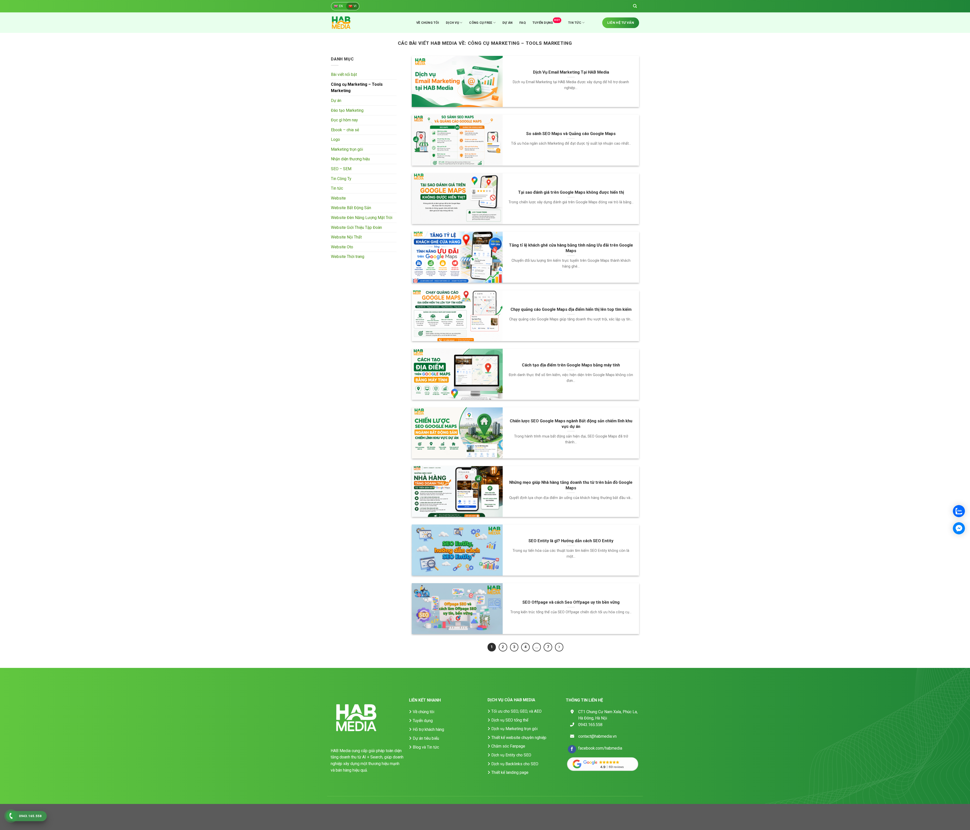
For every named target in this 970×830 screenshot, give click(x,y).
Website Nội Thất (346, 237)
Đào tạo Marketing (347, 110)
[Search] (635, 6)
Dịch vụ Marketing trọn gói (514, 728)
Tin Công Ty (341, 178)
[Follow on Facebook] (572, 749)
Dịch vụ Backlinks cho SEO (514, 763)
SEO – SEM (341, 169)
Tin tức (574, 23)
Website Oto (342, 247)
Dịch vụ (452, 23)
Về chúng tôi (427, 23)
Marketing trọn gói (347, 149)
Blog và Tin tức (426, 747)
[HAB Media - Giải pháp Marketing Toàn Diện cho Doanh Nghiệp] (347, 22)
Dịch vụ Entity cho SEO (511, 755)
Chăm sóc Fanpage (508, 746)
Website (338, 198)
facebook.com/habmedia (600, 748)
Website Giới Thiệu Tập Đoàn (356, 227)
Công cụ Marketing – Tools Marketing (357, 87)
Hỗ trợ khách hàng (428, 729)
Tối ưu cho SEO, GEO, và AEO (516, 711)
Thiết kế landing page (509, 772)
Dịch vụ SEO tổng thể (509, 720)
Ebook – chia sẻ (345, 129)
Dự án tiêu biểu (426, 738)
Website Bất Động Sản (351, 208)
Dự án (507, 23)
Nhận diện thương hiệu (350, 159)
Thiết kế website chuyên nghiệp (518, 737)
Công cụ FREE (480, 23)
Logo (335, 139)
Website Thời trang (347, 256)
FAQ (522, 23)
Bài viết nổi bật (344, 74)
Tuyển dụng (546, 22)
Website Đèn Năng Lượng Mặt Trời (361, 217)
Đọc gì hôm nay (344, 120)
